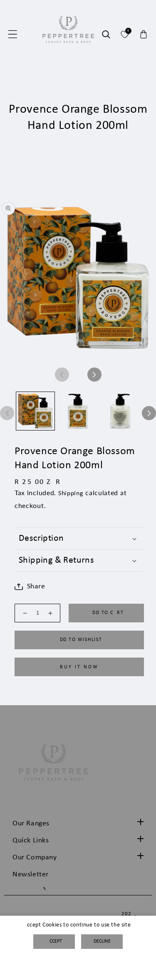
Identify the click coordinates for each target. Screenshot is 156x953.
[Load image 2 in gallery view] (78, 411)
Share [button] (36, 586)
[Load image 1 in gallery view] (35, 411)
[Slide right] (94, 375)
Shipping (71, 493)
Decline (102, 941)
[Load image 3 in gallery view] (120, 411)
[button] (12, 34)
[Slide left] (62, 375)
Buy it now (79, 667)
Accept (54, 941)
